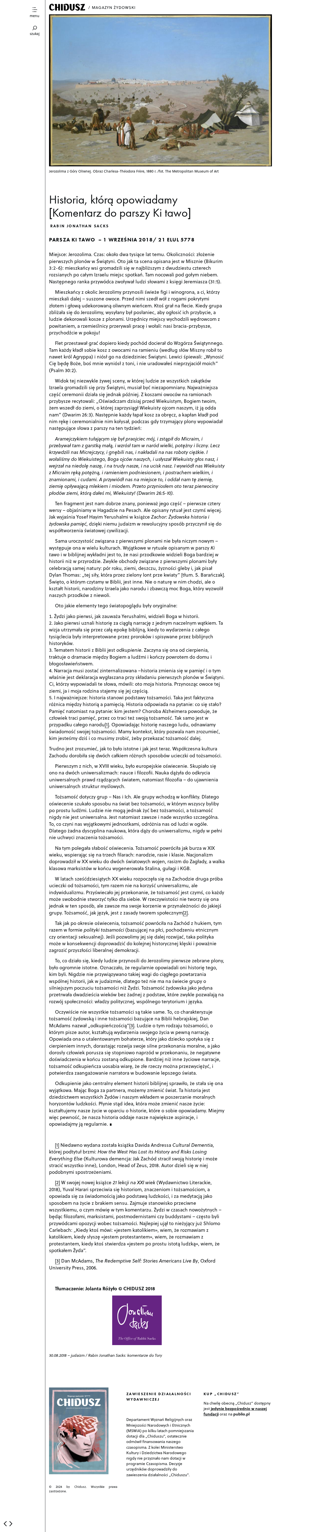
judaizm (78, 1355)
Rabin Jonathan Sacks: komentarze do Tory (125, 1355)
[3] (131, 1025)
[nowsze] (5, 1524)
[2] (185, 912)
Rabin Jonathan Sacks (79, 226)
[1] (107, 724)
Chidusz (67, 7)
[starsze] (11, 1524)
